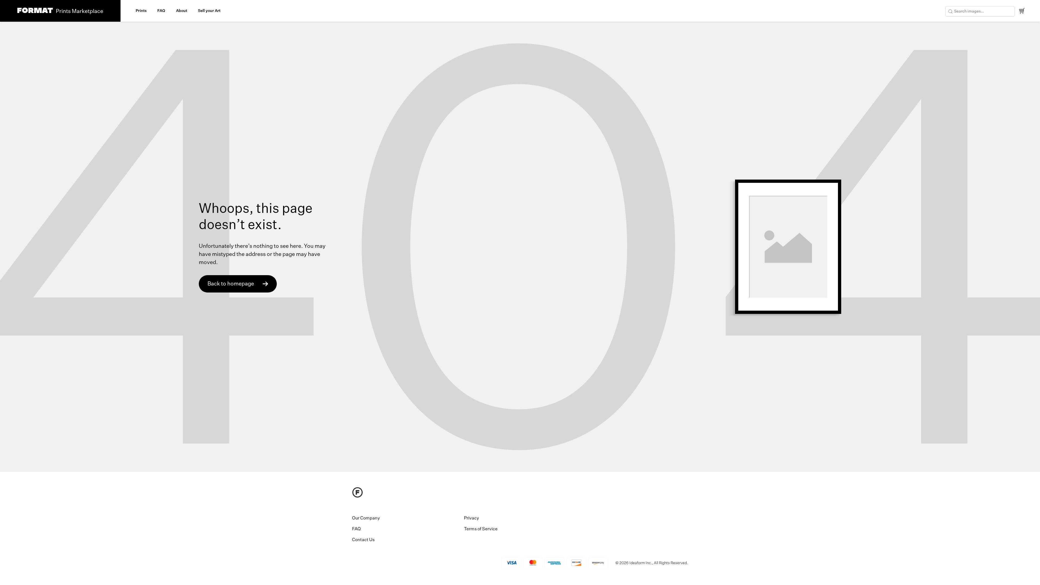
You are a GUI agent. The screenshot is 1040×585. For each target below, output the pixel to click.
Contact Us (363, 540)
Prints (141, 11)
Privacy (471, 518)
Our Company (366, 518)
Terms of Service (481, 529)
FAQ (161, 11)
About (181, 11)
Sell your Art (209, 11)
